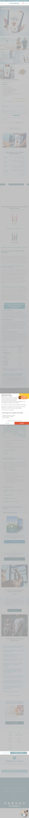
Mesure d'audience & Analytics (8, 416)
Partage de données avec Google (8, 415)
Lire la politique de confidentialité (7, 409)
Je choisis (7, 423)
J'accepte (22, 423)
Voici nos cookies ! (5, 417)
